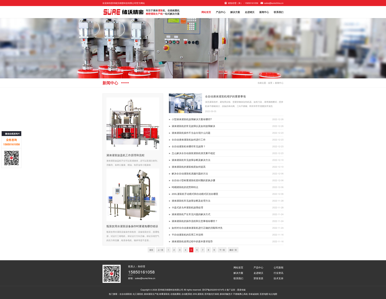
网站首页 (206, 12)
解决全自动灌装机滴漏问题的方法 (190, 173)
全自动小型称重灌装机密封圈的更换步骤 (193, 180)
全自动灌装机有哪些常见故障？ (189, 146)
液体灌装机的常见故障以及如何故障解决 (193, 126)
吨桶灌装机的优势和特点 (185, 187)
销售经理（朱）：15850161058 (243, 3)
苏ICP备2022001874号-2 (214, 289)
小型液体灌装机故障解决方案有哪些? (192, 119)
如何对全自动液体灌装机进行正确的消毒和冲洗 (197, 227)
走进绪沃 (250, 12)
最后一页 (233, 249)
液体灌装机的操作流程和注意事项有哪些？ (195, 221)
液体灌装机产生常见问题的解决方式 (191, 214)
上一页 (160, 249)
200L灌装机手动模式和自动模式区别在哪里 (195, 194)
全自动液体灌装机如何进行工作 (189, 139)
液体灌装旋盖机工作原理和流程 (125, 155)
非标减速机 (253, 293)
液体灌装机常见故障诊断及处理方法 (191, 200)
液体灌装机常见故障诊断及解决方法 (191, 160)
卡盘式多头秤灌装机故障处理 (187, 207)
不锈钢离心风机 (240, 293)
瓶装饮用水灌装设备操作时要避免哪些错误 (132, 226)
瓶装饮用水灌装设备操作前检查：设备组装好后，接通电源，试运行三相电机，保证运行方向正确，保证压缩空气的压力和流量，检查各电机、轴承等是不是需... (132, 236)
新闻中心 (264, 12)
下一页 (222, 249)
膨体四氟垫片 (226, 293)
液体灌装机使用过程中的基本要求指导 (192, 241)
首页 (270, 82)
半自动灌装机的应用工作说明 (187, 234)
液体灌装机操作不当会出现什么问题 (191, 132)
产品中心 (221, 12)
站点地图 (273, 293)
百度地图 (264, 293)
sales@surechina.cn (273, 3)
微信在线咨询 (11, 133)
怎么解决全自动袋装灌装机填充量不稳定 (193, 153)
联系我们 (278, 12)
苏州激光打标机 (211, 293)
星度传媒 (241, 289)
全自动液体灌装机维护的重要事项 (225, 96)
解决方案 (235, 12)
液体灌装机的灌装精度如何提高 (189, 166)
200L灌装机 (198, 293)
